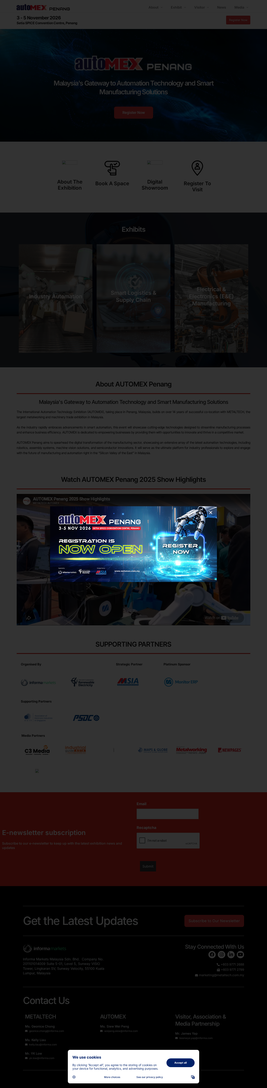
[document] (133, 544)
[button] (211, 512)
